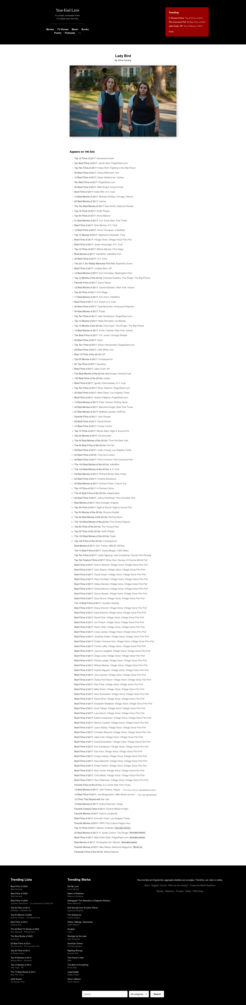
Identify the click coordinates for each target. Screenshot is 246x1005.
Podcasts (70, 32)
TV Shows (62, 29)
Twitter (188, 891)
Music (75, 29)
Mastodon (169, 891)
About (147, 885)
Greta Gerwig (124, 60)
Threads (180, 891)
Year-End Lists (67, 10)
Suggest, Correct (159, 885)
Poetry (57, 32)
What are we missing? (178, 885)
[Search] (80, 33)
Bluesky (160, 891)
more (171, 31)
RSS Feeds (198, 891)
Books (85, 29)
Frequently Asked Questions (202, 885)
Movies (50, 29)
